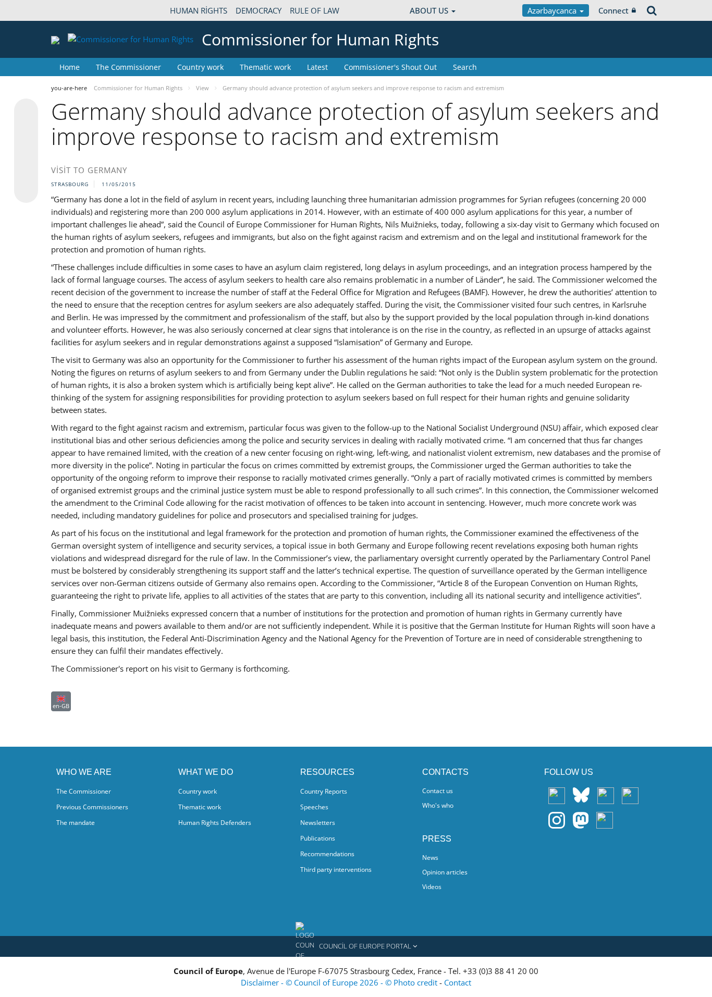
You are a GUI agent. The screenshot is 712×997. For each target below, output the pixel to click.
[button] (356, 946)
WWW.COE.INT (77, 10)
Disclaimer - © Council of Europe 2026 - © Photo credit (340, 982)
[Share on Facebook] (26, 151)
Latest (317, 67)
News (430, 857)
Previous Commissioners (92, 807)
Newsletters (317, 822)
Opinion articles (445, 872)
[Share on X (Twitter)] (26, 131)
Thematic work (265, 67)
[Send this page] (26, 191)
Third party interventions (336, 869)
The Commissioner (128, 67)
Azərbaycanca (553, 10)
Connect (613, 10)
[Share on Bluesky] (26, 111)
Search (465, 67)
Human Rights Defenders (214, 822)
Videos (431, 886)
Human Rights (198, 10)
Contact (457, 982)
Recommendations (327, 853)
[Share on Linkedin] (26, 171)
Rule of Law (314, 10)
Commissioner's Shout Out (390, 67)
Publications (317, 838)
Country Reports (323, 791)
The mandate (75, 822)
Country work (200, 67)
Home (69, 67)
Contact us (437, 790)
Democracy (258, 10)
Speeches (314, 807)
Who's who (437, 805)
